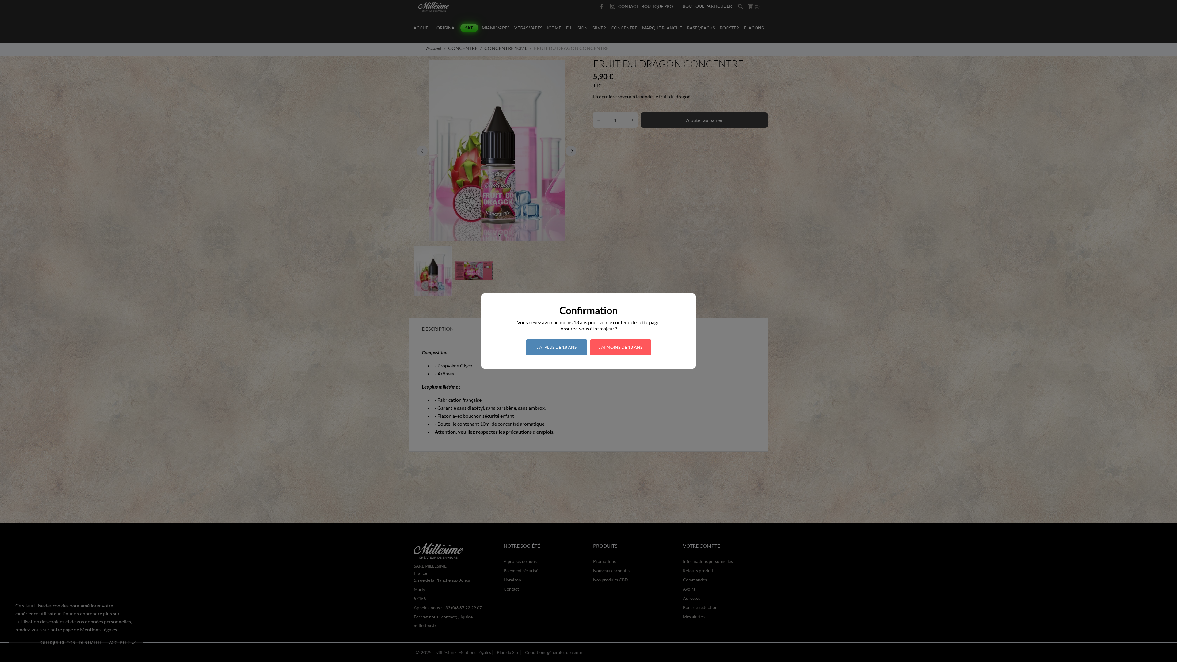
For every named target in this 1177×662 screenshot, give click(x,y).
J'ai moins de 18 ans (620, 347)
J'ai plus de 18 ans (557, 347)
